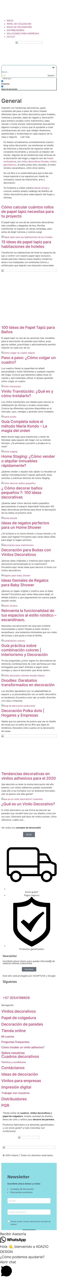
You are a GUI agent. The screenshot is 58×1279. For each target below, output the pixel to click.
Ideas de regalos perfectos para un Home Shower (25, 525)
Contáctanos (13, 1067)
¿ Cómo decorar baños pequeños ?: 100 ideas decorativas (21, 492)
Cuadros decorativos (20, 1056)
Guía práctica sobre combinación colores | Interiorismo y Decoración (24, 650)
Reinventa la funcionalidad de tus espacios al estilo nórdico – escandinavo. (28, 615)
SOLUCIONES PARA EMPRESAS (23, 33)
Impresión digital (16, 1087)
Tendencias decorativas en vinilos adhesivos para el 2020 (28, 776)
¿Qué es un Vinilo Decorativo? (28, 804)
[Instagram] (21, 989)
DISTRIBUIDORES (15, 30)
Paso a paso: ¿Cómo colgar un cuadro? (28, 360)
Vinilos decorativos (18, 1011)
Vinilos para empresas (21, 1080)
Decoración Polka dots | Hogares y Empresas (22, 712)
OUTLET (11, 36)
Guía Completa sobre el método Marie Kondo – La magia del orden (24, 426)
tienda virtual (41, 187)
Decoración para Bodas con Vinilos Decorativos (26, 552)
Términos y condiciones (13, 1062)
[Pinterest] (13, 989)
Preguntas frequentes (15, 1042)
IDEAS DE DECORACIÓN (19, 27)
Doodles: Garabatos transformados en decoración (28, 682)
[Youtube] (28, 989)
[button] (29, 1234)
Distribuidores (14, 1099)
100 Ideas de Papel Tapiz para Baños (28, 329)
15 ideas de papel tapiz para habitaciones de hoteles (26, 244)
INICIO (10, 20)
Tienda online (13, 1030)
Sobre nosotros (13, 1053)
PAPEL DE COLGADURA (19, 23)
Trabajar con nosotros (15, 1093)
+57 (16, 998)
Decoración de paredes (22, 1024)
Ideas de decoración (19, 1074)
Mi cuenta (7, 1036)
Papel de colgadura (18, 1017)
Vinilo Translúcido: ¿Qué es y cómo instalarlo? (27, 393)
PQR (5, 1105)
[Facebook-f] (6, 989)
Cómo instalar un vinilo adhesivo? (22, 1047)
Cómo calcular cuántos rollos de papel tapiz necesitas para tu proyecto (27, 211)
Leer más (25, 137)
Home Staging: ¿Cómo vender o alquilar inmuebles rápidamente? (28, 461)
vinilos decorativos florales (35, 161)
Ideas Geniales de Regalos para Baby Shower (24, 582)
